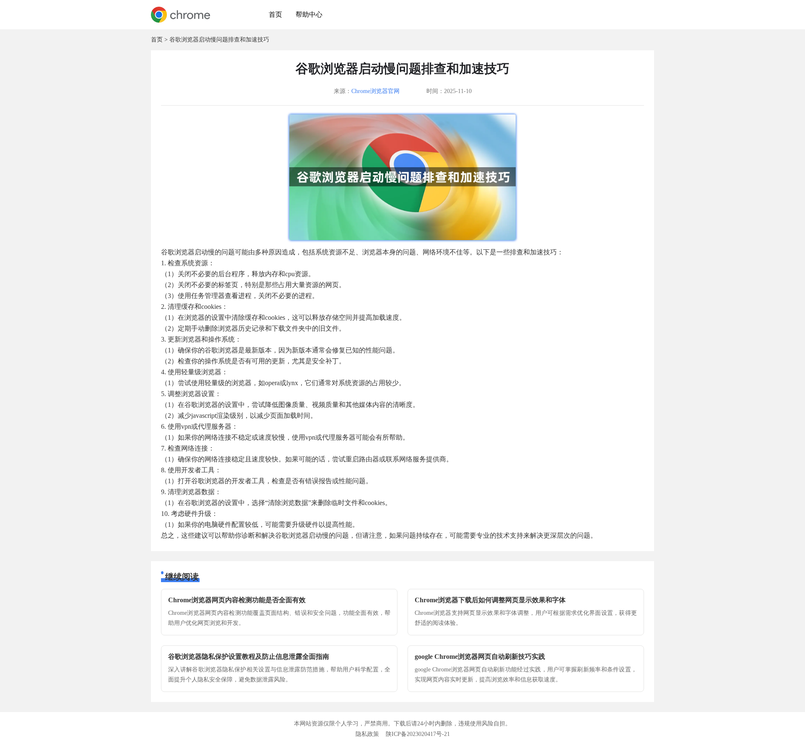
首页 (275, 14)
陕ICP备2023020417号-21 (418, 734)
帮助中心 (309, 14)
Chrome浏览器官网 (375, 91)
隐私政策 (367, 734)
